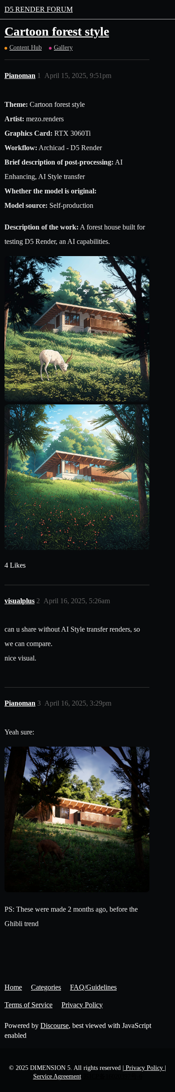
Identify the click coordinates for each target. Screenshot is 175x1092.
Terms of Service (28, 1005)
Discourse (54, 1025)
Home (13, 987)
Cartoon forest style (56, 31)
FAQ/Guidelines (93, 987)
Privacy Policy (82, 1005)
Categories (46, 987)
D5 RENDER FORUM (38, 9)
